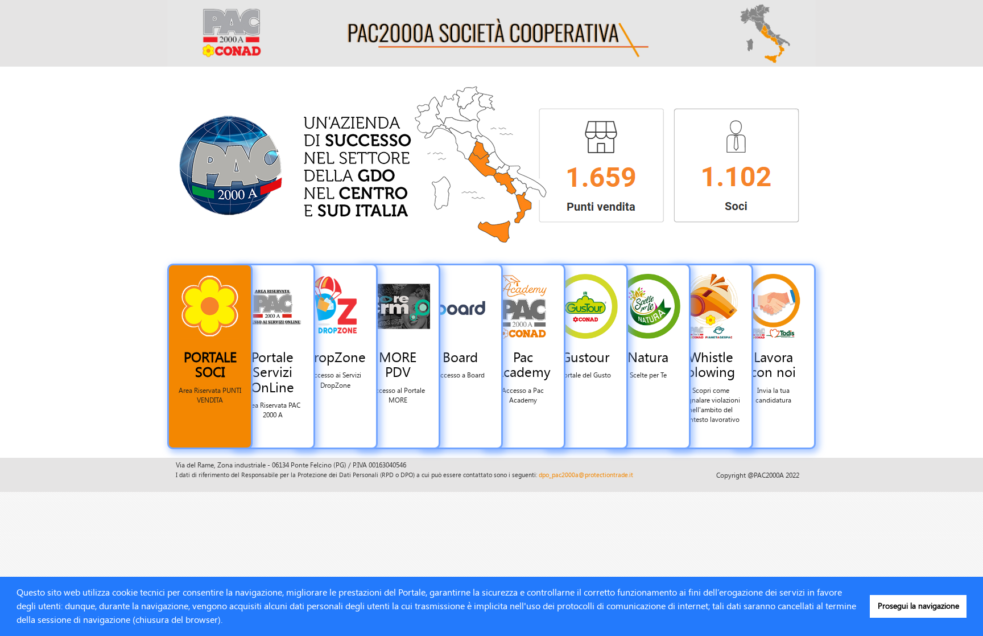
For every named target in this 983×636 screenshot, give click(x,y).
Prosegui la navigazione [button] (918, 606)
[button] (226, 621)
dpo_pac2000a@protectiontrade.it (586, 475)
